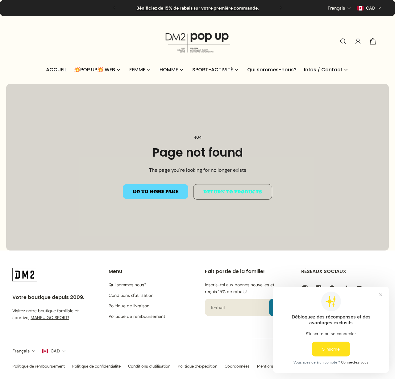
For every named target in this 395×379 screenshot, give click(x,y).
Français (21, 351)
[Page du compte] (358, 41)
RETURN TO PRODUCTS (232, 192)
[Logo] (197, 41)
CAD (55, 351)
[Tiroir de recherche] (343, 41)
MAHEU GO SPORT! (50, 317)
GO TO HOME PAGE (155, 191)
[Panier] (372, 41)
